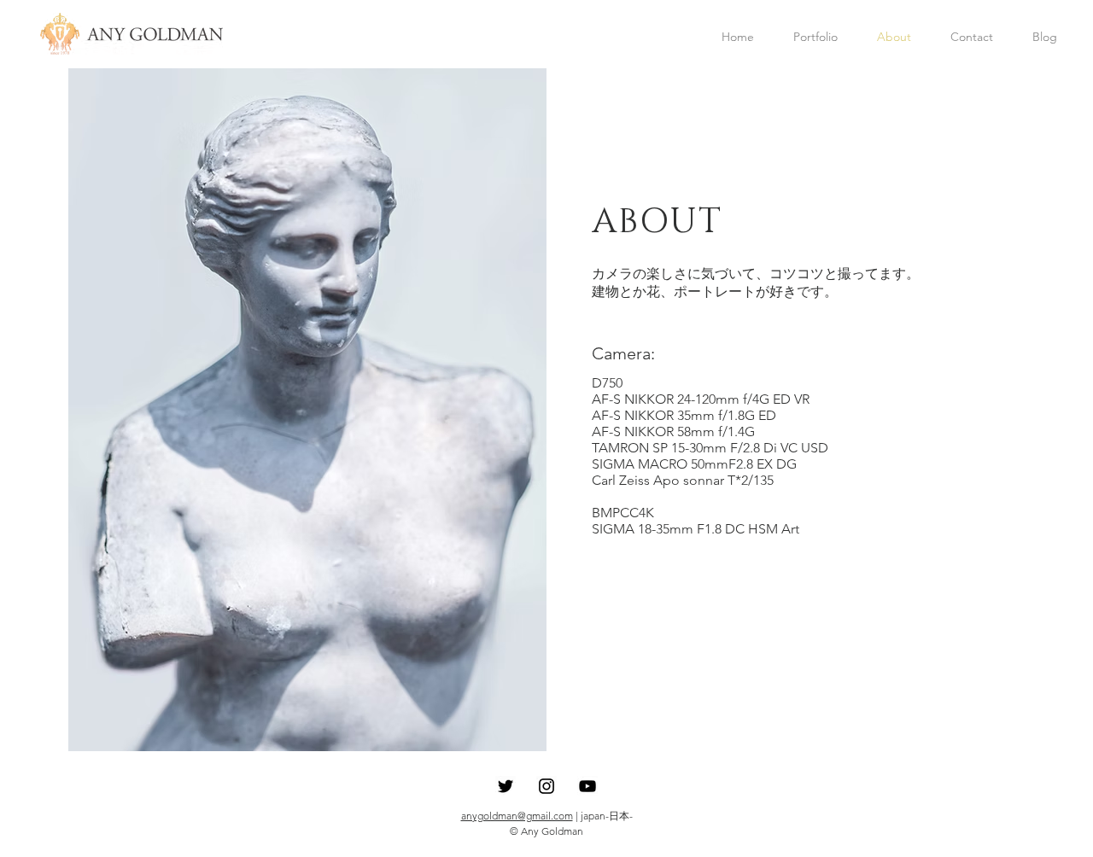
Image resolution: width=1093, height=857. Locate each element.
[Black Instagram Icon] (546, 786)
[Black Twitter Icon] (505, 786)
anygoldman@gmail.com (517, 815)
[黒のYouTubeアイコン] (587, 786)
